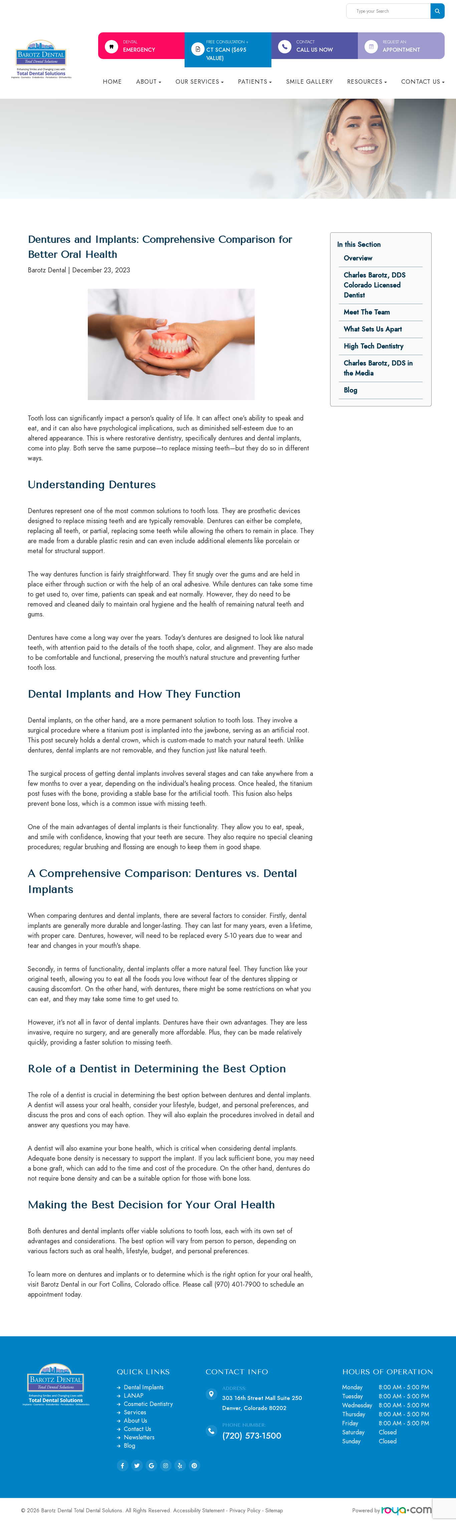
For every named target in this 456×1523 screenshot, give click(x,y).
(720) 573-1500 (251, 1436)
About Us (135, 1420)
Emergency (139, 46)
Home (112, 81)
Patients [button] (252, 81)
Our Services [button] (197, 81)
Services (135, 1412)
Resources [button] (365, 81)
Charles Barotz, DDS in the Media (378, 368)
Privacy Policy (244, 1510)
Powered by (367, 1510)
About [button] (146, 81)
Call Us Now (314, 46)
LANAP (134, 1395)
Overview (358, 258)
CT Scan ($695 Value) (227, 50)
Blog (351, 390)
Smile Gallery (309, 81)
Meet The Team (367, 312)
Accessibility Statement (198, 1510)
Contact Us (137, 1429)
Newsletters (139, 1437)
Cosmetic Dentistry (148, 1404)
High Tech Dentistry (373, 346)
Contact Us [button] (420, 81)
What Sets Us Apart (373, 329)
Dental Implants (144, 1387)
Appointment (401, 46)
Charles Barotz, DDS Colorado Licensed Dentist (375, 285)
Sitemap (274, 1510)
